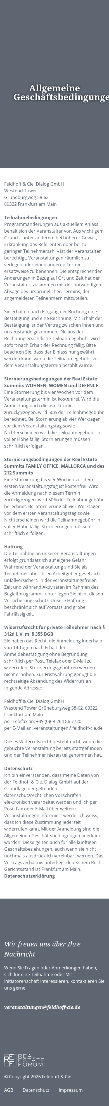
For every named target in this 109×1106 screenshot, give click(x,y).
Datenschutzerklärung (29, 876)
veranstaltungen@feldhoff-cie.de (42, 1007)
